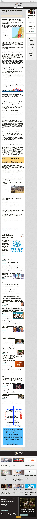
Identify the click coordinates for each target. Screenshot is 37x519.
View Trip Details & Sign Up (5, 466)
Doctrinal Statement (2, 513)
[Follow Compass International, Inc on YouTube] (15, 514)
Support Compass (31, 56)
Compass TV (31, 41)
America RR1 (31, 53)
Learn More (14, 466)
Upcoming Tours (31, 38)
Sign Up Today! (27, 466)
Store (31, 48)
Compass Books (3, 494)
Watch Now (15, 493)
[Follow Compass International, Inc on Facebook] (10, 514)
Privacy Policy (8, 513)
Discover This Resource (28, 494)
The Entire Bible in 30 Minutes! (31, 55)
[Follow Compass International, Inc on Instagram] (13, 514)
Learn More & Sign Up (4, 479)
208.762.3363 (5, 505)
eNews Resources (31, 44)
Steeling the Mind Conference (31, 40)
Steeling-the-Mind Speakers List (31, 50)
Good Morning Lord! (31, 47)
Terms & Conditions (13, 513)
